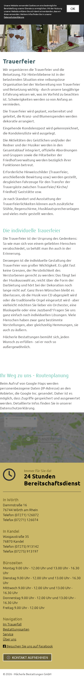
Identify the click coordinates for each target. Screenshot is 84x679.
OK (73, 8)
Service (8, 634)
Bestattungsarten (16, 629)
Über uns (9, 639)
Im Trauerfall (12, 624)
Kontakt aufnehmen (30, 657)
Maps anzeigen (44, 439)
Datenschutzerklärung (14, 17)
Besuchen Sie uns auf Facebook (29, 646)
